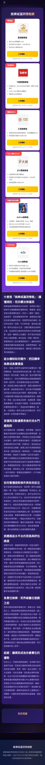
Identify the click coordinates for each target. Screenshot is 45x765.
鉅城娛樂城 (22, 37)
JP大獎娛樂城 (22, 170)
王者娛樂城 (22, 129)
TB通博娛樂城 (22, 82)
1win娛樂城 (23, 261)
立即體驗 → (22, 54)
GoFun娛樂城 (22, 217)
